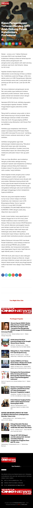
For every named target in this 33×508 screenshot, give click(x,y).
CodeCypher (24, 504)
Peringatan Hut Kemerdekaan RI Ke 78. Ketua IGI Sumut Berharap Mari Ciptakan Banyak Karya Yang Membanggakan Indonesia (20, 375)
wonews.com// (11, 54)
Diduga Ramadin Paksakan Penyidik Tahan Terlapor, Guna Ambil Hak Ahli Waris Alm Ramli (21, 426)
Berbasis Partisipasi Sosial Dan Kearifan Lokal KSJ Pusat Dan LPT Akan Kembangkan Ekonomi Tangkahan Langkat (20, 389)
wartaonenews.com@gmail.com (16, 485)
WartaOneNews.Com (20, 502)
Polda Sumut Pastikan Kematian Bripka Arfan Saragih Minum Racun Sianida (21, 341)
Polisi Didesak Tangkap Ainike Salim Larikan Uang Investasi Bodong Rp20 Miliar (20, 401)
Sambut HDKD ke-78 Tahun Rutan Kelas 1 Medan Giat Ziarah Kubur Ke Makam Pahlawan (21, 363)
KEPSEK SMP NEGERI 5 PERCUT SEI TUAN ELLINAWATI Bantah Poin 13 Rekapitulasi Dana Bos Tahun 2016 (15, 414)
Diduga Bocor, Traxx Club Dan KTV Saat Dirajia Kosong (20, 352)
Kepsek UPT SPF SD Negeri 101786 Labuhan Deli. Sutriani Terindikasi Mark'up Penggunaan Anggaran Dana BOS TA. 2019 (20, 438)
